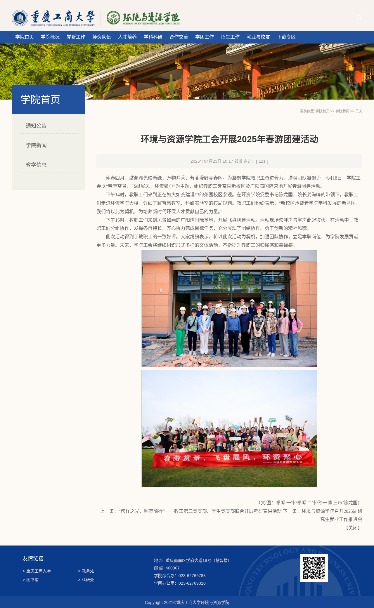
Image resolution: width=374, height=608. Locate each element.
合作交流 (178, 36)
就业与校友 (258, 36)
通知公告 (36, 126)
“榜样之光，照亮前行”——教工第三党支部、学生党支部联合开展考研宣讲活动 (200, 511)
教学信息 (36, 165)
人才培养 (127, 36)
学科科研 (153, 36)
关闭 (353, 527)
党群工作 (76, 36)
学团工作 (204, 36)
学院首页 (24, 36)
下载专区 (286, 36)
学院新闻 (36, 145)
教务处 (86, 571)
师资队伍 (101, 36)
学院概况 (50, 36)
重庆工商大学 (36, 571)
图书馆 (30, 579)
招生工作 (230, 36)
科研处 (86, 579)
